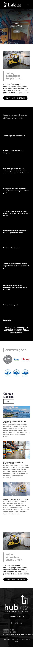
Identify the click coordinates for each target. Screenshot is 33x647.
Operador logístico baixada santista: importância (14, 421)
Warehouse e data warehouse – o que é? (16, 499)
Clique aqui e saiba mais (15, 98)
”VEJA (8, 401)
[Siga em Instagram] (16, 623)
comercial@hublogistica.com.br (18, 616)
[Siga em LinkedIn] (21, 623)
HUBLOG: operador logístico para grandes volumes (13, 462)
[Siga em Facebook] (12, 623)
